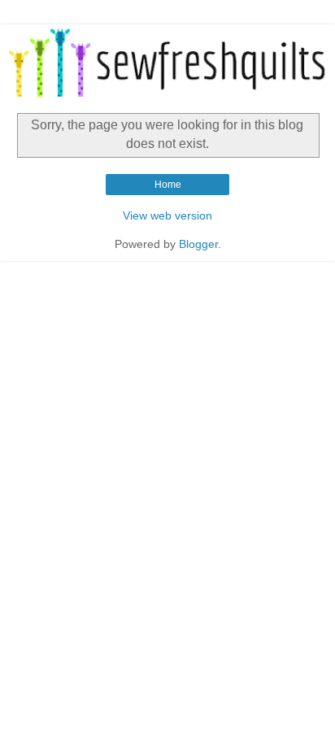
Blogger (198, 243)
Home (167, 184)
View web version (167, 215)
